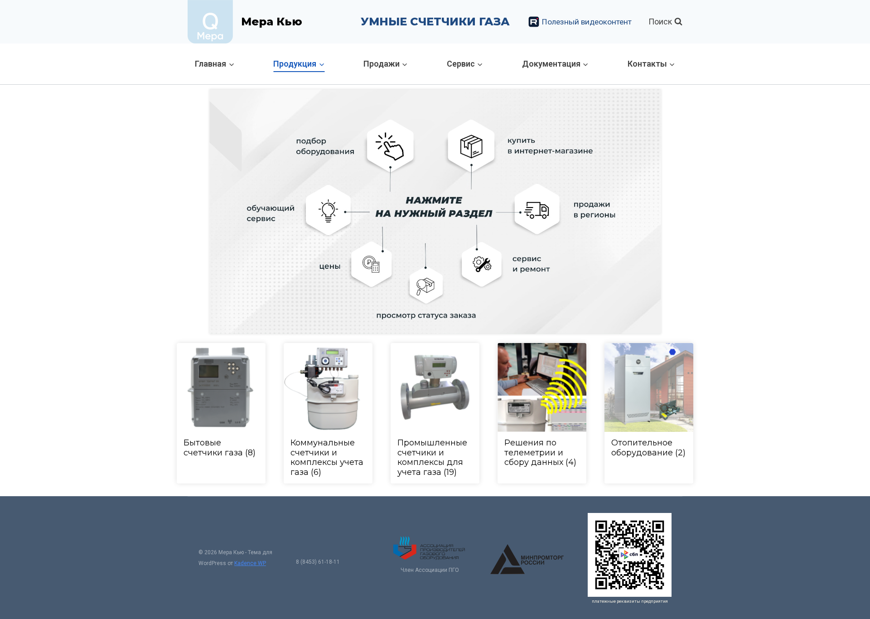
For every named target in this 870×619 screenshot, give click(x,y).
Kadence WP (250, 563)
